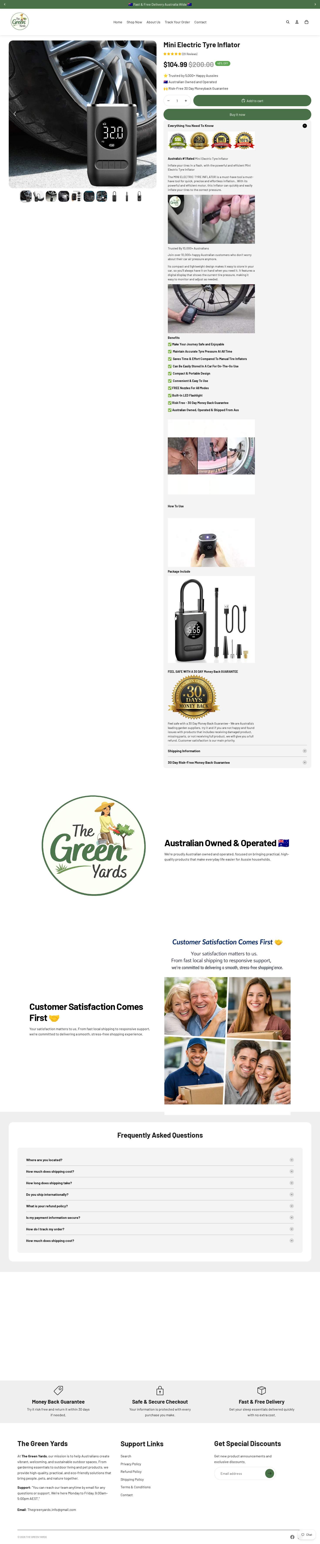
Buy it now (237, 114)
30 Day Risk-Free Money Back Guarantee (199, 762)
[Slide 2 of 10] (38, 196)
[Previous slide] (14, 114)
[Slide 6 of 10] (89, 196)
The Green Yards (36, 1536)
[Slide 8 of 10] (114, 196)
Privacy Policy (131, 1464)
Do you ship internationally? (47, 1194)
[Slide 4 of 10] (63, 196)
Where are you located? (44, 1160)
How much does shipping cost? (50, 1171)
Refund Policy (131, 1471)
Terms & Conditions (136, 1487)
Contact (127, 1495)
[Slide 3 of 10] (51, 196)
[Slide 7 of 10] (101, 196)
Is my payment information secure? (53, 1217)
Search (126, 1456)
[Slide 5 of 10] (76, 196)
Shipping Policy (132, 1479)
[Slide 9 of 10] (126, 196)
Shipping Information (184, 751)
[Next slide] (152, 114)
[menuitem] (117, 22)
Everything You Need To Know (191, 125)
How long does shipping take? (49, 1183)
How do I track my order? (45, 1229)
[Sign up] (269, 1473)
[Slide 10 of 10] (139, 196)
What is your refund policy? (47, 1206)
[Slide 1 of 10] (25, 196)
